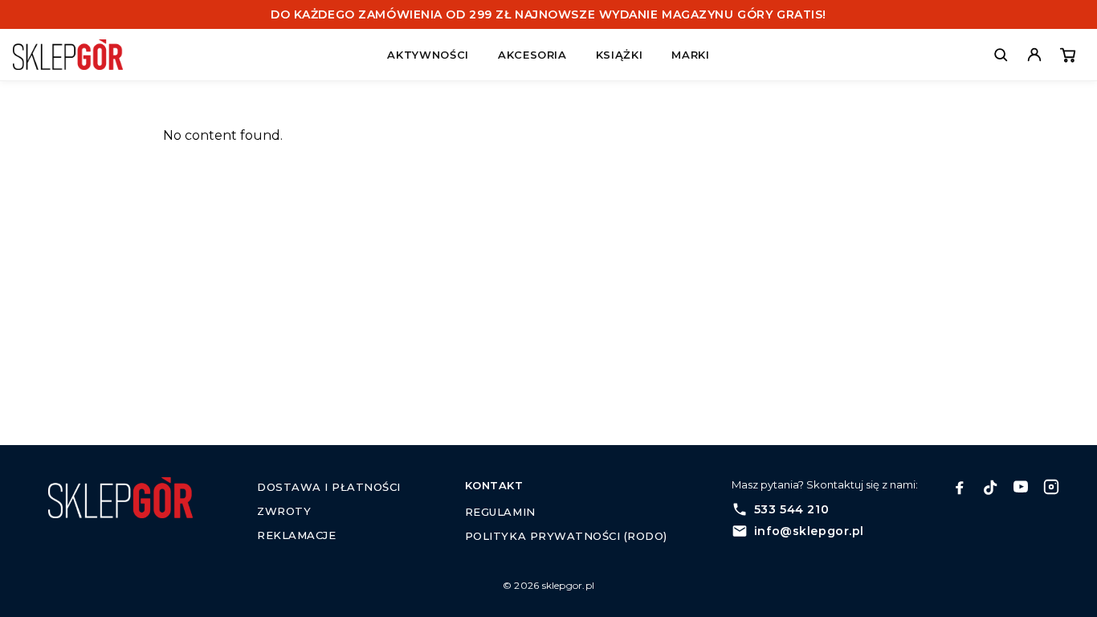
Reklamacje (296, 535)
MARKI (690, 54)
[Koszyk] (1068, 55)
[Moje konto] (1034, 55)
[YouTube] (1020, 486)
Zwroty (284, 511)
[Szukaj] (1001, 55)
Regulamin (500, 511)
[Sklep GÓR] (68, 54)
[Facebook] (959, 486)
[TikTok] (990, 486)
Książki (619, 54)
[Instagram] (1051, 486)
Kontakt (494, 485)
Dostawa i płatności (329, 486)
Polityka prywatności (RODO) (566, 535)
